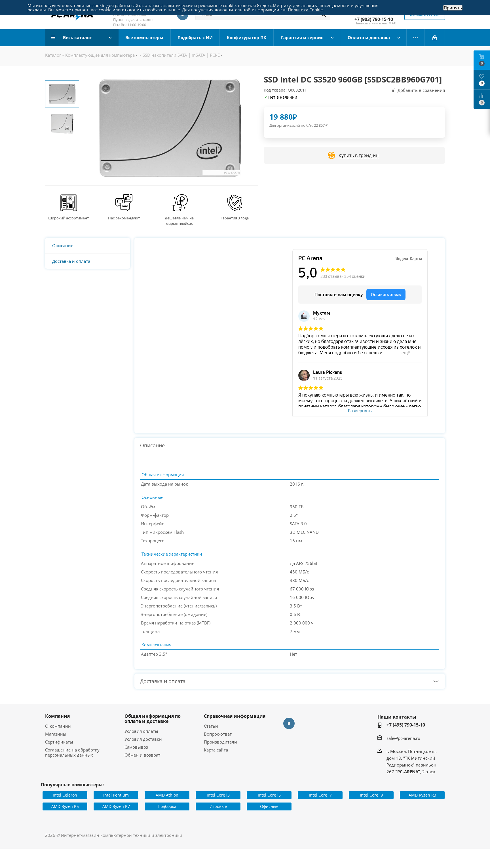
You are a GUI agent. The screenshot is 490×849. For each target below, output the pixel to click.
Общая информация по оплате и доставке (152, 718)
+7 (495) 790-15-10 (405, 725)
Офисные (269, 806)
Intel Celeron (65, 795)
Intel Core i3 (218, 795)
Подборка (167, 806)
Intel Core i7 (320, 795)
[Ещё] (415, 37)
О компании (58, 726)
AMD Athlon (167, 795)
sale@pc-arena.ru (403, 738)
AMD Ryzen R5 (65, 806)
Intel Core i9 (371, 795)
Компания (57, 716)
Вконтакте (289, 723)
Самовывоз (136, 747)
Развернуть (360, 410)
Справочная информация (234, 716)
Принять (453, 7)
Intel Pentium (116, 795)
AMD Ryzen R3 (422, 795)
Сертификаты (59, 742)
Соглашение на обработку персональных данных (72, 752)
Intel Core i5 (269, 795)
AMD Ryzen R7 (116, 806)
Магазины (55, 734)
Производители (220, 742)
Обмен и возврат (142, 755)
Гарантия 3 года (235, 218)
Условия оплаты (141, 731)
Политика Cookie (305, 9)
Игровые (218, 806)
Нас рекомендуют (124, 218)
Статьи (211, 726)
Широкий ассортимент (68, 218)
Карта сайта (216, 750)
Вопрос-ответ (218, 734)
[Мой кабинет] (435, 37)
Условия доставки (143, 739)
